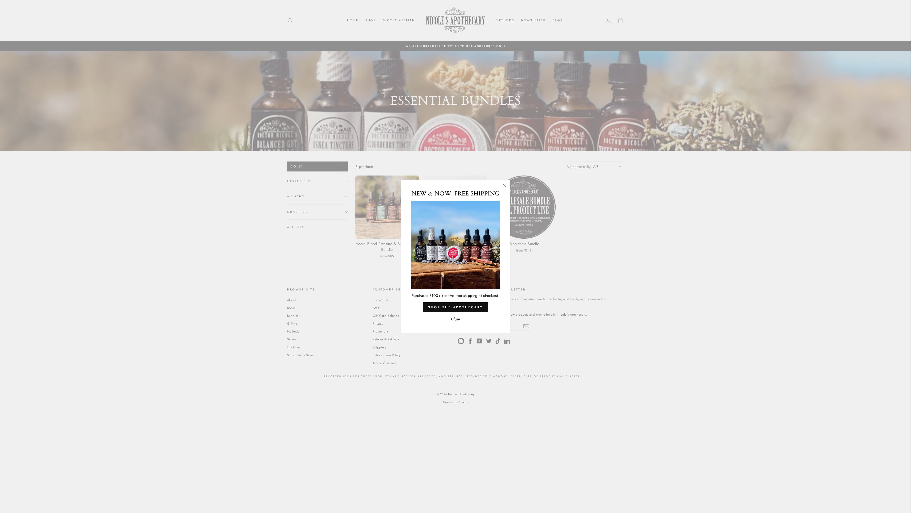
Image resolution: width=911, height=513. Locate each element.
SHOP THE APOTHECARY (455, 307)
